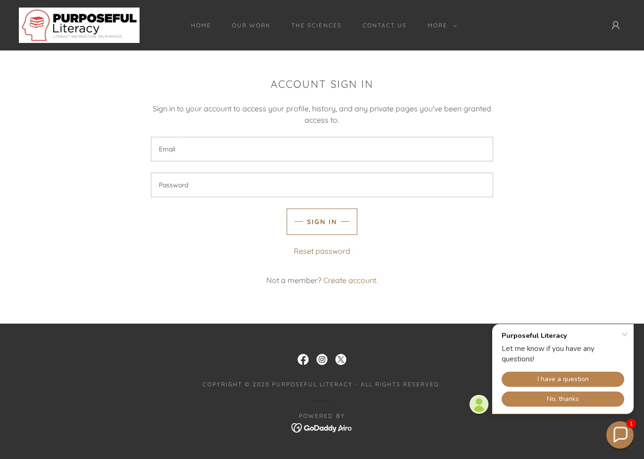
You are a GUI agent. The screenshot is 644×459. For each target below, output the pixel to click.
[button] (440, 25)
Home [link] (201, 25)
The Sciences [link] (316, 25)
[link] (79, 24)
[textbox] (322, 149)
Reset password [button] (322, 251)
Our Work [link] (251, 25)
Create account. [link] (350, 280)
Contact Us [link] (385, 25)
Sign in (322, 221)
